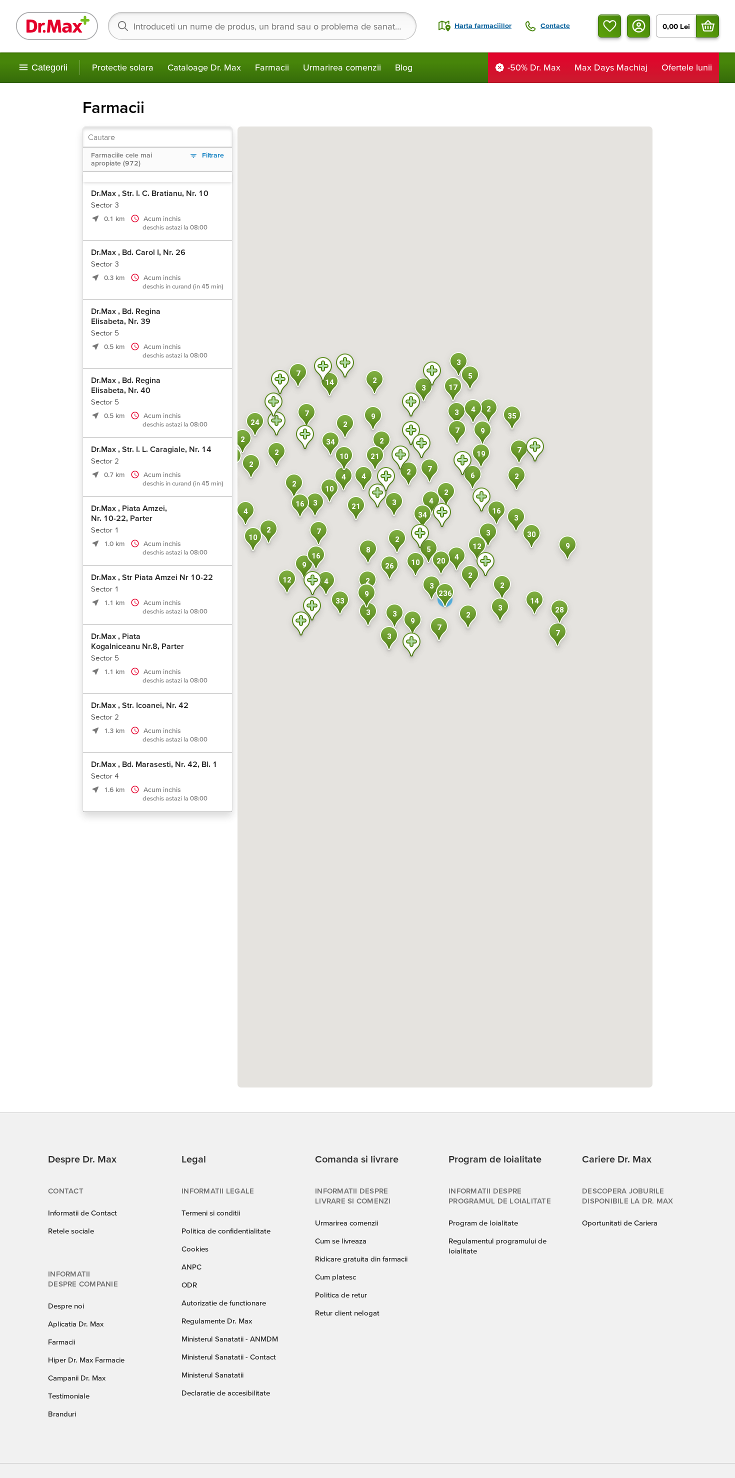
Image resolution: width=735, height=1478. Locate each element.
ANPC (192, 1266)
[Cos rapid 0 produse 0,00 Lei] (707, 26)
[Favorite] (609, 26)
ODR (189, 1284)
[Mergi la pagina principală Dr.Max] (57, 26)
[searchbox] (262, 26)
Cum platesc (335, 1276)
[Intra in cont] (638, 26)
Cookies (195, 1248)
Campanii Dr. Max (77, 1378)
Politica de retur (341, 1294)
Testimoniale (69, 1396)
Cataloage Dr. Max (204, 67)
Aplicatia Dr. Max (76, 1324)
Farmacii (272, 67)
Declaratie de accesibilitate (226, 1392)
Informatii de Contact (82, 1212)
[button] (400, 459)
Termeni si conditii (211, 1212)
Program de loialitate (483, 1222)
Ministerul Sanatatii (213, 1374)
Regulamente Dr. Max (217, 1320)
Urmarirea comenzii (342, 67)
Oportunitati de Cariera (620, 1222)
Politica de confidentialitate (226, 1230)
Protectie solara (123, 67)
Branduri (62, 1414)
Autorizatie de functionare (224, 1302)
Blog (403, 67)
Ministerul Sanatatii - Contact (229, 1356)
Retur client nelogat (347, 1312)
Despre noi (66, 1306)
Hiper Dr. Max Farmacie (86, 1360)
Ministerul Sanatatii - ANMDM (230, 1338)
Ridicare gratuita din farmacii (361, 1258)
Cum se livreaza (340, 1240)
